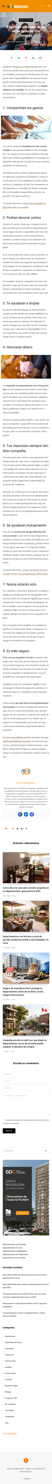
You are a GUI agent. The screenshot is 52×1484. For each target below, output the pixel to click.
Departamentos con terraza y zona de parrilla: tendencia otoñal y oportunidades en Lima (25, 939)
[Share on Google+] (22, 829)
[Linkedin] (26, 814)
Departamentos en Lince (12, 1248)
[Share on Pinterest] (26, 829)
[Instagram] (32, 814)
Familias (8, 1367)
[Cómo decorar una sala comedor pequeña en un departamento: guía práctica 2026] (26, 867)
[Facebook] (20, 814)
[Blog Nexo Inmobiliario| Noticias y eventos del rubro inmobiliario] (17, 6)
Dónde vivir (9, 1355)
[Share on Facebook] (11, 57)
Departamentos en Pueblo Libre (15, 1254)
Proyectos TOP (11, 1398)
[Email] (40, 57)
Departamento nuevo (13, 1342)
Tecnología (9, 1410)
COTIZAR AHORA (10, 1434)
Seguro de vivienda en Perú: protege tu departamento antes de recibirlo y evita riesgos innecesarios (23, 991)
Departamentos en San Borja (14, 1244)
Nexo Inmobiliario (19, 42)
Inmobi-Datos (10, 1373)
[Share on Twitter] (19, 57)
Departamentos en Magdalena (15, 1251)
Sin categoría (10, 1404)
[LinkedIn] (33, 57)
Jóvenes (8, 1379)
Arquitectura (10, 1336)
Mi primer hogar (11, 1386)
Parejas (8, 1392)
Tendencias (9, 1417)
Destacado (9, 1349)
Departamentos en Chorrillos (14, 1258)
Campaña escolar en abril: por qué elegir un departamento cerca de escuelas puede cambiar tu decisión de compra (25, 1043)
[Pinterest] (26, 57)
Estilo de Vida (26, 20)
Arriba (26, 1479)
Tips (6, 1423)
